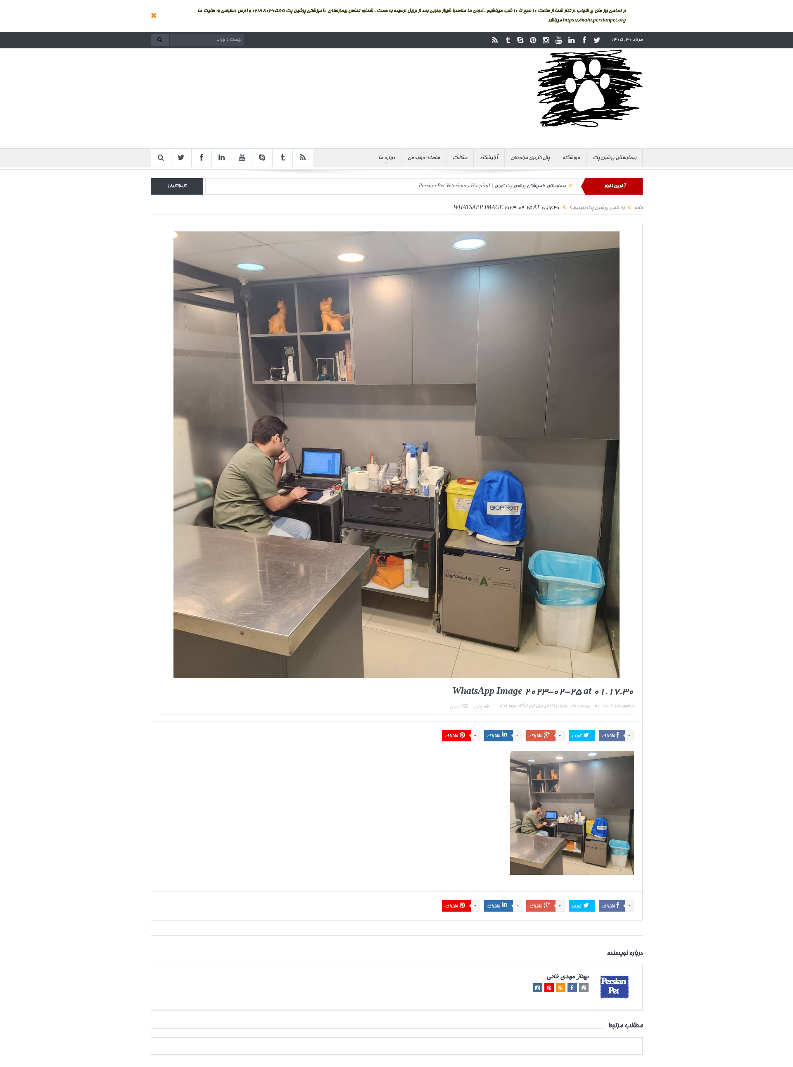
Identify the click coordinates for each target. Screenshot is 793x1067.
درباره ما (386, 158)
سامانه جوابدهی (424, 158)
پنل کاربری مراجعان (530, 158)
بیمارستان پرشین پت (614, 158)
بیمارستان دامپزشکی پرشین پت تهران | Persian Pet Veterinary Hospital (492, 186)
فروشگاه (571, 158)
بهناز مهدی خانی (568, 977)
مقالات (460, 158)
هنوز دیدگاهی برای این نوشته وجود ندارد (533, 706)
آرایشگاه (489, 158)
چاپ (478, 707)
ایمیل (455, 707)
